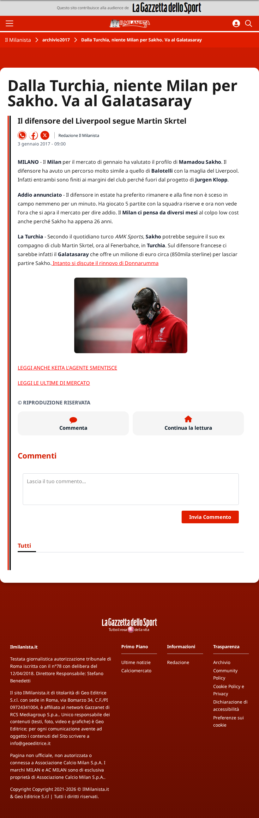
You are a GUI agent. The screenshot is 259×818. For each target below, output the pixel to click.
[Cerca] (249, 23)
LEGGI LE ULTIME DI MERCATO (54, 382)
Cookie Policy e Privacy (228, 690)
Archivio (221, 662)
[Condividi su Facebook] (33, 135)
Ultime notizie (136, 662)
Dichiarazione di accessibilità (230, 705)
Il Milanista (18, 39)
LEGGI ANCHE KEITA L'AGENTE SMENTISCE (67, 367)
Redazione (178, 662)
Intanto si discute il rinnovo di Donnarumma (105, 263)
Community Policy (225, 674)
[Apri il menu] (9, 23)
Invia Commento (210, 517)
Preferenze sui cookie (228, 721)
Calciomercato (136, 670)
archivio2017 (56, 40)
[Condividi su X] (44, 135)
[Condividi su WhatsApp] (22, 135)
